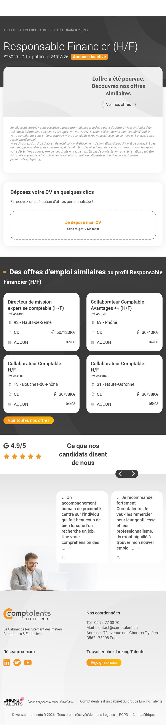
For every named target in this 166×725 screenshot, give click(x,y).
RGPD (123, 715)
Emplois (29, 30)
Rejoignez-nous (104, 662)
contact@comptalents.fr (117, 627)
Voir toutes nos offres (28, 420)
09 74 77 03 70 (106, 622)
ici (85, 151)
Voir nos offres (118, 104)
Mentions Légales (101, 715)
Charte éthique (143, 715)
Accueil (9, 30)
